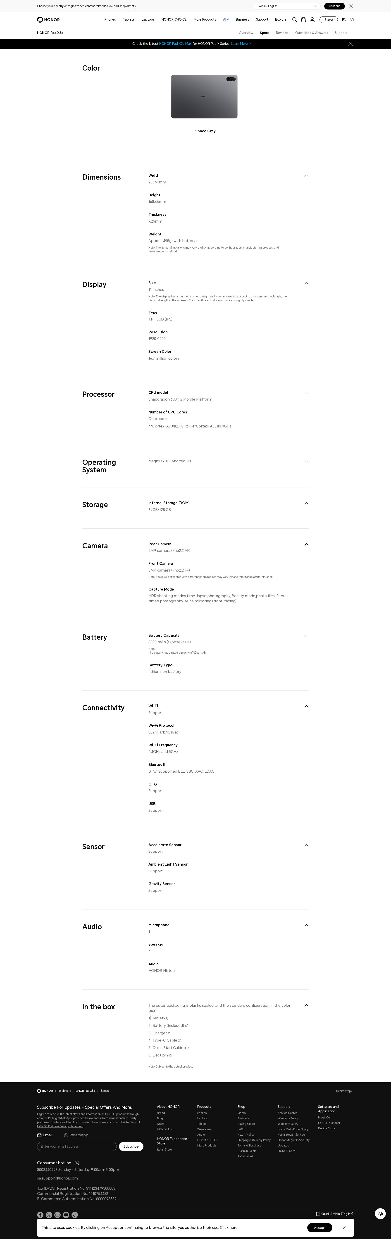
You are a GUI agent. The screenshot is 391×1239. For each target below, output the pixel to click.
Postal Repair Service (291, 1134)
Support (262, 19)
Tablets (129, 19)
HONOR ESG (165, 1129)
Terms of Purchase (249, 1145)
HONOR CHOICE (174, 19)
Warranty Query (288, 1123)
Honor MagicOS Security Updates (294, 1143)
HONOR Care (286, 1151)
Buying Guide (246, 1123)
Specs (264, 33)
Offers (242, 1113)
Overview (246, 33)
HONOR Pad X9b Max (175, 43)
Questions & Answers (311, 33)
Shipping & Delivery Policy (254, 1140)
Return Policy (246, 1134)
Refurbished (245, 1156)
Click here (229, 1227)
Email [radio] (47, 1135)
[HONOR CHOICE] (188, 19)
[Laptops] (156, 19)
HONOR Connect (329, 1123)
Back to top (343, 1091)
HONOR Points (247, 1151)
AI (224, 19)
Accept (320, 1228)
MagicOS (324, 1117)
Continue (334, 6)
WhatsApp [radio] (78, 1135)
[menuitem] (306, 175)
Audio (201, 1134)
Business (242, 19)
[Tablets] (136, 19)
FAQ (240, 1129)
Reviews (282, 33)
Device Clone (326, 1128)
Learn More (239, 43)
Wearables (204, 1129)
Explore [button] (280, 19)
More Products (206, 1145)
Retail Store (164, 1149)
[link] (303, 19)
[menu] (312, 19)
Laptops (148, 19)
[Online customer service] (380, 1213)
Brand (161, 1113)
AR (352, 19)
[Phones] (117, 19)
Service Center (287, 1113)
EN (344, 19)
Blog (160, 1118)
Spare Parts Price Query (293, 1129)
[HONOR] (48, 1091)
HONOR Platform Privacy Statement (60, 1126)
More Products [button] (205, 19)
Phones (110, 19)
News (160, 1123)
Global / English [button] (267, 6)
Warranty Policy (288, 1118)
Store (328, 19)
